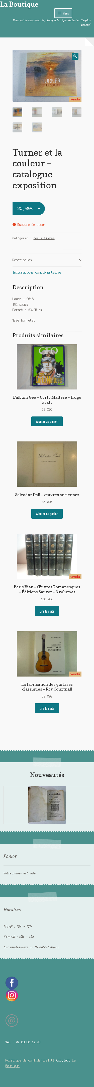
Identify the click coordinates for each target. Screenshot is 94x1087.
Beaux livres (44, 238)
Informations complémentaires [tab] (37, 272)
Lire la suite (47, 611)
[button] (75, 56)
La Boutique (19, 4)
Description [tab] (22, 260)
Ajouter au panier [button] (47, 421)
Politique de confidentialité (30, 1060)
